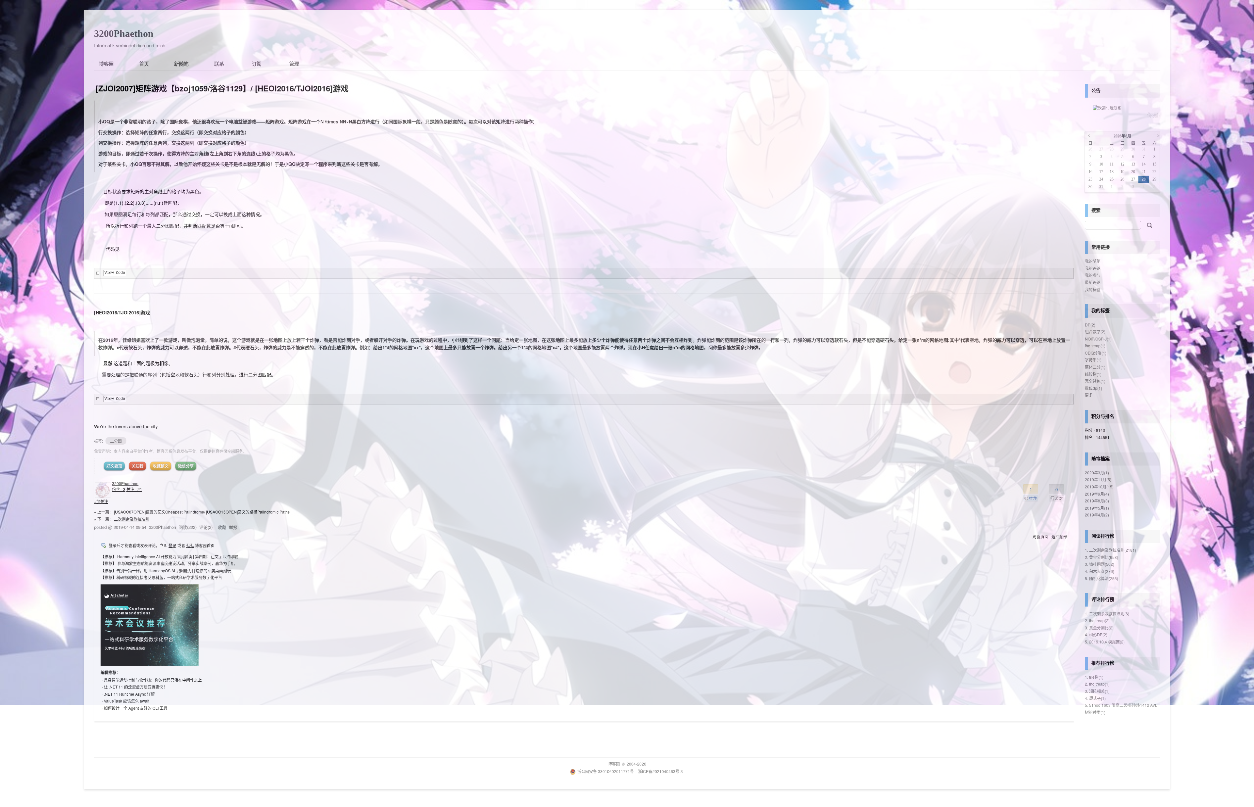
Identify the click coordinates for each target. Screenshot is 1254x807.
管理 (294, 63)
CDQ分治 (1095, 353)
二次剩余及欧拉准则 (131, 519)
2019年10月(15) (1099, 486)
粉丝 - (118, 489)
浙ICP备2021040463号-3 (660, 771)
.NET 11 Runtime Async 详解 (129, 694)
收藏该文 (161, 466)
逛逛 (190, 545)
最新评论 (1093, 282)
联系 (219, 63)
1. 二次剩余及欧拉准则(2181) (1110, 550)
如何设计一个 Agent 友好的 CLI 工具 (136, 708)
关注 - (134, 489)
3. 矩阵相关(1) (1097, 691)
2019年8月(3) (1097, 500)
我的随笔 (1093, 261)
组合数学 (1095, 331)
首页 (144, 63)
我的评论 (1093, 268)
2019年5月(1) (1097, 508)
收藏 (222, 527)
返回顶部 (1059, 536)
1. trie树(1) (1094, 677)
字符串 (1093, 359)
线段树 (1093, 374)
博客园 (106, 63)
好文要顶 (114, 466)
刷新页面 (1040, 536)
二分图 (116, 441)
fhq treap (1095, 345)
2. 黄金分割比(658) (1101, 557)
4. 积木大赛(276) (1099, 571)
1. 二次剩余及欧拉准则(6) (1107, 613)
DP (1090, 324)
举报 (233, 527)
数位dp (1093, 388)
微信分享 (186, 466)
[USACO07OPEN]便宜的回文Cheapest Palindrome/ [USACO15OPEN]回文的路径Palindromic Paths (202, 511)
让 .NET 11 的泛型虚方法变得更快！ (135, 686)
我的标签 (1093, 289)
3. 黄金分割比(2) (1099, 627)
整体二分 (1095, 367)
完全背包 (1095, 381)
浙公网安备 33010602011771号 (605, 771)
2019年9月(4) (1097, 494)
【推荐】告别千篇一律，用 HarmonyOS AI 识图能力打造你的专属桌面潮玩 (166, 570)
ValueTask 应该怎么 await (126, 701)
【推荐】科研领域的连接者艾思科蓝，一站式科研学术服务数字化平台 (161, 577)
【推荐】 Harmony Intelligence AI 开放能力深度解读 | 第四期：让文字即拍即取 (169, 556)
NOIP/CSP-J (1098, 338)
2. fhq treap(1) (1097, 684)
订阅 (257, 63)
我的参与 (1093, 275)
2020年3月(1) (1097, 472)
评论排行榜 (1102, 599)
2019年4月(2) (1097, 514)
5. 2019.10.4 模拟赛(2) (1105, 641)
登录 (172, 545)
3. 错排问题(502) (1099, 564)
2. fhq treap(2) (1097, 620)
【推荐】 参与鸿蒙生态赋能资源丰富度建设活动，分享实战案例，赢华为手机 (168, 563)
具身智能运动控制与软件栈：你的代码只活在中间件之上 (153, 680)
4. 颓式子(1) (1095, 698)
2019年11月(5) (1098, 479)
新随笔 (181, 63)
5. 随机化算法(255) (1101, 578)
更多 (1089, 395)
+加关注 (101, 501)
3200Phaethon (123, 33)
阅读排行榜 (1102, 535)
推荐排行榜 (1102, 662)
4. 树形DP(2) (1096, 634)
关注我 (137, 466)
